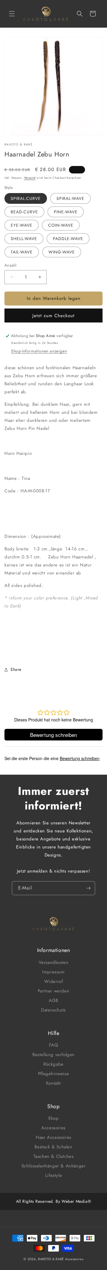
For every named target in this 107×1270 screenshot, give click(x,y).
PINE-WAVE (66, 212)
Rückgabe (53, 1064)
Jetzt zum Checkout (53, 315)
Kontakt (53, 1083)
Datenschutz (53, 1010)
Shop (53, 1118)
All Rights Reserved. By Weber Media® (53, 1201)
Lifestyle (53, 1175)
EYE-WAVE (21, 225)
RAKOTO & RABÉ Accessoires (61, 1259)
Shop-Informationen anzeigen (39, 351)
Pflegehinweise (53, 1073)
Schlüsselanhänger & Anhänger (53, 1166)
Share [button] (15, 669)
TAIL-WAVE (22, 252)
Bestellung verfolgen (53, 1054)
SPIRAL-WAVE (70, 198)
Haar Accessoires (53, 1137)
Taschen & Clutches (54, 1156)
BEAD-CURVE (24, 212)
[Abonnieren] (88, 888)
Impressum (53, 972)
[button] (11, 13)
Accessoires (53, 1128)
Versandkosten (54, 962)
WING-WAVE (61, 252)
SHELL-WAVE (24, 239)
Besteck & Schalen (53, 1147)
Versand (30, 178)
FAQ (53, 1045)
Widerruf (53, 981)
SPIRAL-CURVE (26, 198)
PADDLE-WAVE (68, 239)
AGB (53, 1000)
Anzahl (10, 265)
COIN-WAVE (60, 225)
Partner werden (53, 991)
